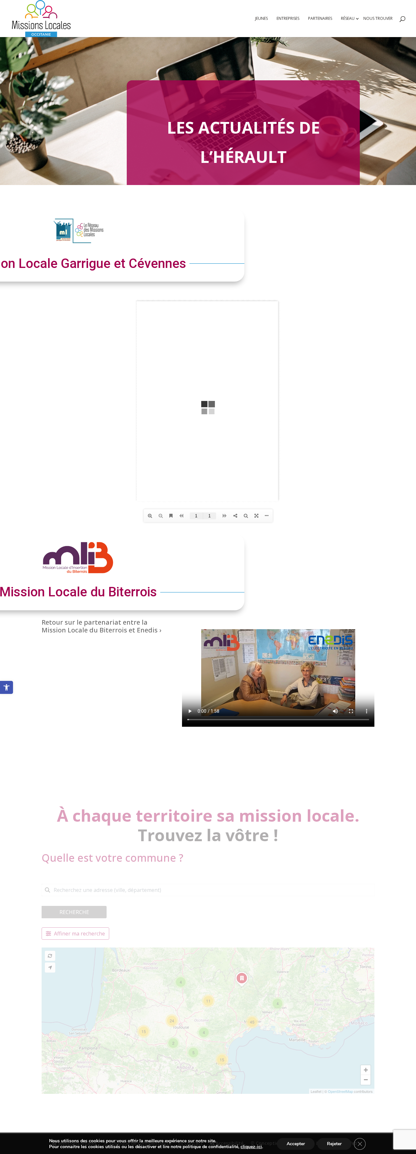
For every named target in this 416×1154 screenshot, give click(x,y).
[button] (6, 687)
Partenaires (320, 18)
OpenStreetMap (340, 1091)
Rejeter (334, 1144)
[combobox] (208, 890)
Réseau (348, 18)
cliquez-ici (251, 1147)
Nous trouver (378, 18)
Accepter (296, 1144)
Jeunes (261, 18)
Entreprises (288, 18)
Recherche (74, 912)
